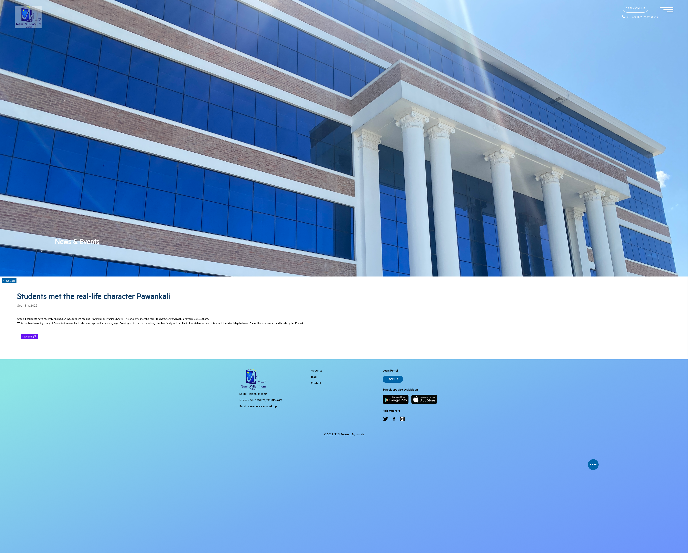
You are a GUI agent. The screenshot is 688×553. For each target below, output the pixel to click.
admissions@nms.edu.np (262, 406)
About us (316, 370)
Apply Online (635, 8)
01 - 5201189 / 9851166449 (266, 400)
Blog (314, 377)
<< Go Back (9, 280)
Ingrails (360, 434)
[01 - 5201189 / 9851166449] (638, 13)
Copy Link (30, 336)
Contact (316, 383)
